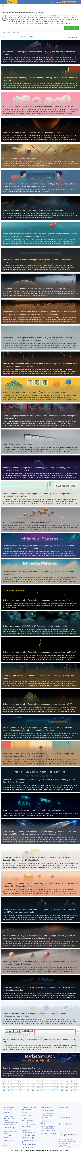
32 (76, 1084)
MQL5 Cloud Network (29, 1135)
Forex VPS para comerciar (8, 1137)
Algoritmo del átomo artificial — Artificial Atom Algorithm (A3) (27, 522)
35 (13, 1087)
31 (72, 1084)
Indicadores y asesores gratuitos (9, 1113)
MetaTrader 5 (63, 1108)
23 (33, 1084)
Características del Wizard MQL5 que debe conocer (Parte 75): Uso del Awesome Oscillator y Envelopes (40, 79)
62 (67, 1090)
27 (52, 1084)
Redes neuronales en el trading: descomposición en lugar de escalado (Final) (33, 210)
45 (62, 1087)
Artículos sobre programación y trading (8, 1118)
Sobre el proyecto (46, 1108)
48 (76, 1087)
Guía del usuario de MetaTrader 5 (28, 1125)
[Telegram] (63, 1131)
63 (72, 1090)
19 (13, 1084)
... (27, 37)
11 (52, 1082)
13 (62, 1082)
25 (42, 1084)
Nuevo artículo (73, 28)
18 (8, 1084)
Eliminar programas (28, 1147)
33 (4, 1087)
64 (31, 37)
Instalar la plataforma (29, 1144)
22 (28, 1084)
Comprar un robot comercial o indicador (10, 1128)
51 (13, 1090)
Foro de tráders (8, 1140)
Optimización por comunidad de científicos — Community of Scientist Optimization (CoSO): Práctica (39, 677)
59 (52, 1090)
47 (72, 1087)
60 (57, 1090)
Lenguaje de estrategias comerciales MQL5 (28, 1130)
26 (47, 1084)
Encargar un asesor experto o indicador (10, 1123)
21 (23, 1084)
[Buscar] (51, 2)
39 (33, 1087)
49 (4, 1090)
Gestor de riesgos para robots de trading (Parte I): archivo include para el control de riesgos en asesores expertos (40, 417)
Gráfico (5, 1145)
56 (38, 1090)
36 (18, 1087)
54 (28, 1090)
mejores (76, 37)
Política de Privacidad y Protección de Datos (47, 1127)
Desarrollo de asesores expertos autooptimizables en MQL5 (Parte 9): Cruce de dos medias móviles (39, 53)
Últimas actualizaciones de (28, 1114)
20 (18, 1084)
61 (62, 1090)
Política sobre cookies (47, 1130)
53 (23, 1090)
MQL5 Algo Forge (28, 1138)
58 (47, 1090)
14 (67, 1082)
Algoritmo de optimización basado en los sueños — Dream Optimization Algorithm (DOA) (38, 106)
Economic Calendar (65, 1124)
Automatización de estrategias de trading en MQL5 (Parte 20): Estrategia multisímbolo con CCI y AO (40, 1040)
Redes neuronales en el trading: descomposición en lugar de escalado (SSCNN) (34, 392)
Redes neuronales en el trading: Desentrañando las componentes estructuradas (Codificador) (39, 652)
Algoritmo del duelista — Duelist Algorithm (19, 158)
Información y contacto (48, 1133)
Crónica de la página (47, 1110)
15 (72, 1082)
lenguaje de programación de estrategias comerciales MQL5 (37, 16)
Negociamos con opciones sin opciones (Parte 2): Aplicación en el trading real (33, 810)
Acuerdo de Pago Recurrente (46, 1116)
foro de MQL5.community (62, 23)
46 (67, 1087)
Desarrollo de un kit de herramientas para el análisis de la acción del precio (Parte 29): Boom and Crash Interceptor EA (39, 988)
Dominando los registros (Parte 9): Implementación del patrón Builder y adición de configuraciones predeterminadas (35, 1014)
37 (23, 1087)
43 (52, 1087)
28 (57, 1084)
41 (42, 1087)
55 (33, 1090)
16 (76, 1082)
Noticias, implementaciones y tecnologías (28, 1120)
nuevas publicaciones (22, 23)
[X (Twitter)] (67, 1131)
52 (18, 1090)
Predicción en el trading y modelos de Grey (20, 444)
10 (47, 1082)
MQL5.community (63, 17)
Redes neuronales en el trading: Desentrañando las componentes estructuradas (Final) (37, 600)
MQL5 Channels (64, 1117)
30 (67, 1084)
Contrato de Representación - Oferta (46, 1121)
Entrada (58, 2)
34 (8, 1087)
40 (38, 1087)
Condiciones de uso (47, 1113)
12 (57, 1082)
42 (47, 1087)
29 (62, 1084)
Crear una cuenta (69, 2)
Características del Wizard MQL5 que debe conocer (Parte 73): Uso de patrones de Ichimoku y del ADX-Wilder (40, 573)
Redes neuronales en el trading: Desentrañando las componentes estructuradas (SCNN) (37, 704)
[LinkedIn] (74, 1131)
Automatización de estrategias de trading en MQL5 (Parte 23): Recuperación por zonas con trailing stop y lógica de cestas (38, 495)
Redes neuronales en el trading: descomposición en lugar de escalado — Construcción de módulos (38, 261)
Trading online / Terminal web (8, 1108)
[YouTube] (70, 1131)
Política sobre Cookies (61, 1150)
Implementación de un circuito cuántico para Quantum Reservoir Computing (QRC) (35, 288)
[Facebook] (60, 1131)
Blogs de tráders (8, 1143)
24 (38, 1084)
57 (42, 1090)
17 (4, 1084)
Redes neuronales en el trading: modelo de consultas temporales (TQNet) (32, 132)
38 (28, 1087)
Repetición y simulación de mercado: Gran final (21, 1068)
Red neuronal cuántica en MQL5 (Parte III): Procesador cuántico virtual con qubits (35, 626)
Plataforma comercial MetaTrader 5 (29, 1108)
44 (57, 1087)
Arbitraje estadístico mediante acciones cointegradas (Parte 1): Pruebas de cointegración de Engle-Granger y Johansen (39, 781)
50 (8, 1090)
